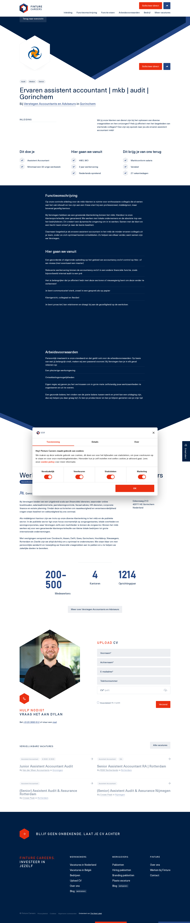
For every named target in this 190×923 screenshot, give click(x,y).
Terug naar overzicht (33, 18)
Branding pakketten (123, 875)
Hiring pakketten (121, 870)
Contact (154, 875)
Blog (78, 891)
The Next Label (96, 913)
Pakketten (118, 864)
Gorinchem (88, 104)
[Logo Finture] (31, 8)
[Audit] (23, 81)
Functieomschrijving (87, 12)
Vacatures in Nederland (83, 864)
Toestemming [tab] (53, 442)
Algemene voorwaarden (67, 913)
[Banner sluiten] (154, 433)
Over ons (75, 886)
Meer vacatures (162, 12)
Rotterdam (126, 770)
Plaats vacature (121, 880)
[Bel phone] (24, 698)
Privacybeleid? (105, 703)
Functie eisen (108, 12)
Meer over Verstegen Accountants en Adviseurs (95, 609)
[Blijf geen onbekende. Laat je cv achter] (24, 834)
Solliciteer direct (150, 66)
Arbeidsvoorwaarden (129, 12)
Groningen (57, 770)
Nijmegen (120, 794)
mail (55, 722)
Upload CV (76, 880)
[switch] (79, 477)
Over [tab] (136, 442)
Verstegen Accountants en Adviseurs (50, 104)
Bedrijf (147, 12)
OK (134, 488)
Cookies (53, 913)
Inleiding (68, 12)
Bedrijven (75, 875)
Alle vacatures (160, 745)
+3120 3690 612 (31, 722)
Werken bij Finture (160, 870)
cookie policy (47, 462)
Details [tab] (95, 442)
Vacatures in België (80, 870)
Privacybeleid (43, 913)
